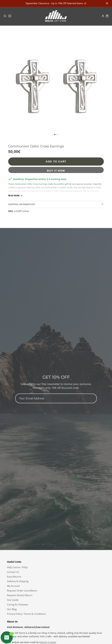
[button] (54, 134)
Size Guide (13, 600)
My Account (13, 586)
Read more (14, 196)
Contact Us (13, 572)
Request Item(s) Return (19, 595)
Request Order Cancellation (22, 590)
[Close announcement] (107, 3)
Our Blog (12, 609)
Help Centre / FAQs (17, 567)
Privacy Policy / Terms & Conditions (26, 613)
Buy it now (56, 170)
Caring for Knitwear (17, 604)
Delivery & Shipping (17, 581)
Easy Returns (14, 576)
